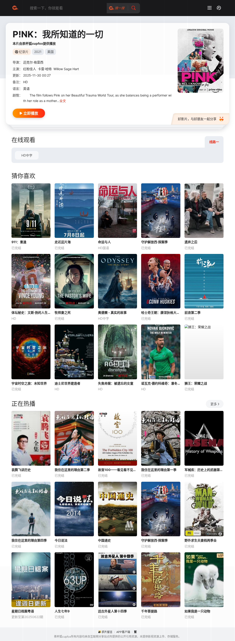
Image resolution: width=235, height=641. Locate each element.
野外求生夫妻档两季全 (201, 540)
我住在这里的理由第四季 (29, 540)
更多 (213, 404)
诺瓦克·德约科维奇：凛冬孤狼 (160, 383)
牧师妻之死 (63, 312)
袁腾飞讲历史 (21, 470)
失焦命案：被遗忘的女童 (115, 383)
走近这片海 (63, 242)
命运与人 (104, 242)
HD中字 (26, 155)
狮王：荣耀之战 (196, 383)
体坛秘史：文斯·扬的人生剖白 (30, 312)
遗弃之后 (191, 242)
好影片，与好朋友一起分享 (197, 119)
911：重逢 (18, 242)
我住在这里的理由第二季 (72, 470)
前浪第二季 (193, 312)
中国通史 (104, 540)
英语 (26, 89)
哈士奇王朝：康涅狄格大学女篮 (160, 312)
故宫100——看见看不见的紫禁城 (117, 470)
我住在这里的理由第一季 (158, 470)
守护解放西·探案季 (154, 242)
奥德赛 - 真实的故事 (112, 312)
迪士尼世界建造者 (67, 383)
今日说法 (61, 540)
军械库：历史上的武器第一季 (204, 470)
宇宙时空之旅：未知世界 (29, 383)
